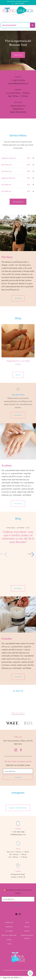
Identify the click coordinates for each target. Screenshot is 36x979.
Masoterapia (9, 927)
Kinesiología (9, 931)
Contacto (9, 940)
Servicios (27, 927)
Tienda (9, 944)
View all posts (18, 588)
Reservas (27, 931)
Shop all (18, 375)
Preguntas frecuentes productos (27, 936)
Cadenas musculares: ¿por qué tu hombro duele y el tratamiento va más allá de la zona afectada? (18, 537)
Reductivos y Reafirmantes (9, 935)
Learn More (18, 298)
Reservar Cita (18, 55)
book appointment (18, 202)
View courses (18, 504)
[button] (30, 347)
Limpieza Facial (9, 922)
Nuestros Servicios (18, 63)
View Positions (18, 415)
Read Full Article (18, 713)
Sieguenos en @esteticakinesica (18, 808)
